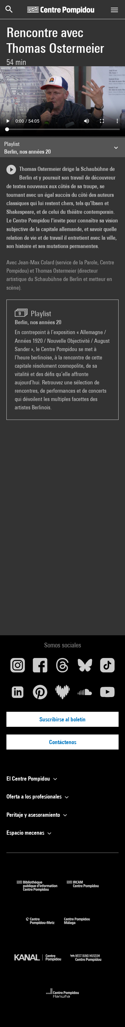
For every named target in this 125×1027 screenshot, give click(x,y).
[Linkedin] (17, 694)
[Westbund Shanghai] (91, 963)
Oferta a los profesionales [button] (34, 796)
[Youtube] (107, 694)
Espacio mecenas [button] (26, 832)
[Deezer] (62, 694)
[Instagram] (17, 667)
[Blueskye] (85, 667)
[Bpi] (42, 889)
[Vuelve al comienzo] (110, 1012)
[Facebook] (40, 667)
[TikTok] (107, 667)
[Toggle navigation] (114, 9)
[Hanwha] (62, 999)
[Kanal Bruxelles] (42, 963)
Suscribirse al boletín (62, 719)
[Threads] (62, 667)
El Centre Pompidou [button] (28, 778)
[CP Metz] (45, 926)
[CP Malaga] (81, 926)
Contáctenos (62, 742)
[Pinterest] (40, 694)
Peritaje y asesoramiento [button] (33, 814)
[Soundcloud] (85, 694)
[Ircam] (87, 889)
